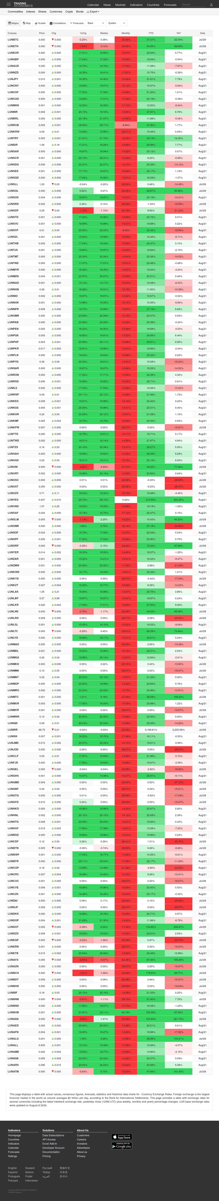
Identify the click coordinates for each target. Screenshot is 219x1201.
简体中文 (65, 1168)
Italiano (29, 1172)
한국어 (63, 1176)
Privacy (81, 1156)
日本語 (63, 1172)
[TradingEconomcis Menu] (9, 4)
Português (14, 1176)
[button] (211, 5)
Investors (82, 1143)
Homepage (14, 1135)
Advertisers (83, 1148)
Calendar (13, 1148)
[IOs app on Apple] (121, 1136)
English (12, 1168)
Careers (81, 1139)
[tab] (93, 11)
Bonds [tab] (80, 11)
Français (13, 1180)
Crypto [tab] (69, 11)
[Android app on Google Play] (121, 1145)
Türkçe (46, 1172)
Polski (28, 1176)
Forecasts (13, 1152)
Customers (83, 1135)
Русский (47, 1168)
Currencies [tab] (56, 11)
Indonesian (31, 1180)
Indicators (13, 1143)
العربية (46, 1176)
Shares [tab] (42, 11)
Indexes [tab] (30, 11)
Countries (13, 1139)
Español (13, 1172)
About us (82, 1152)
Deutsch (30, 1168)
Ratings (12, 1156)
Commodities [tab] (15, 11)
